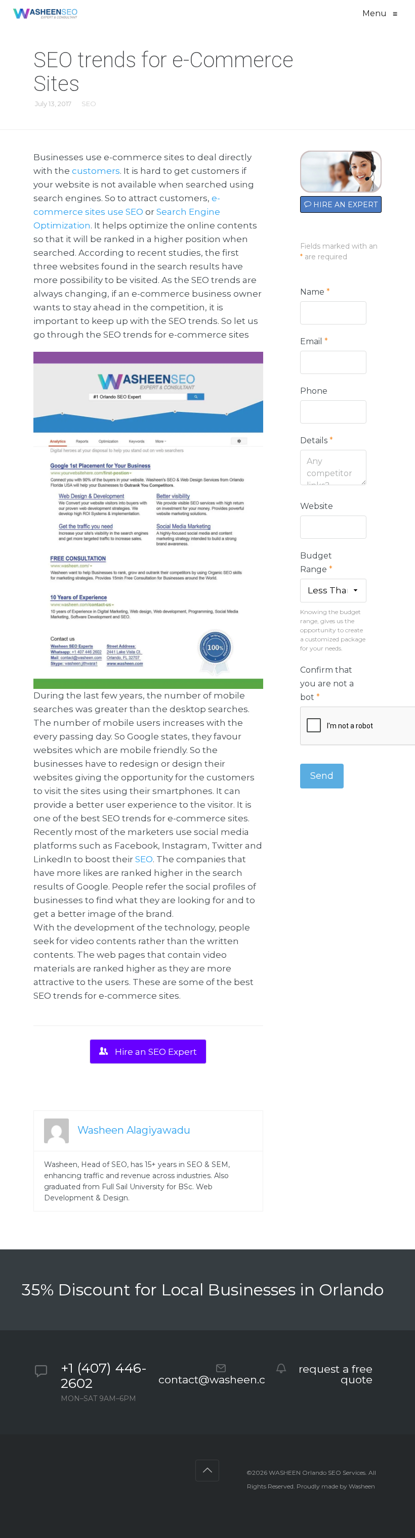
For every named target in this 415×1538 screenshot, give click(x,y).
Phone (313, 391)
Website (316, 506)
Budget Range (316, 562)
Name (315, 292)
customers (96, 171)
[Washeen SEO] (44, 13)
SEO (88, 104)
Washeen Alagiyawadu (133, 1130)
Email (314, 341)
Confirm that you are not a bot (327, 683)
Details (316, 440)
